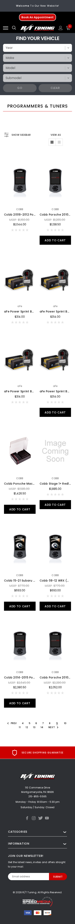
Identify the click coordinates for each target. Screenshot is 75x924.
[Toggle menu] (5, 28)
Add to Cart (55, 240)
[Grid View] (52, 142)
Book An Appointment (37, 17)
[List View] (59, 142)
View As (56, 135)
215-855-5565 (37, 796)
